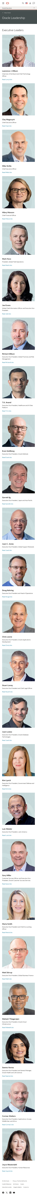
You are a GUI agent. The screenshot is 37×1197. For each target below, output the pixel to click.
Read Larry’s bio (7, 79)
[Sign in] (30, 3)
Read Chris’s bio (7, 645)
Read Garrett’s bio (7, 504)
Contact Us (26, 1187)
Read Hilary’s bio (7, 219)
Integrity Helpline (17, 1187)
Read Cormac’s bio (8, 1124)
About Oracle (7, 12)
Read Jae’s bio (6, 314)
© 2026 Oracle (5, 1181)
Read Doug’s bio (7, 597)
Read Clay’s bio (6, 126)
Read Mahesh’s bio (8, 1027)
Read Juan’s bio (7, 550)
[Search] (23, 3)
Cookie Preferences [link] (6, 1184)
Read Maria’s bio (7, 932)
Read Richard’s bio (8, 362)
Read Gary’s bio (7, 884)
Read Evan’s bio (7, 457)
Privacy (14, 1181)
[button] (3, 3)
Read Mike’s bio (7, 172)
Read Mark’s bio (7, 265)
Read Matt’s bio (7, 979)
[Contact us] (34, 3)
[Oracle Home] (7, 3)
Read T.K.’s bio (6, 411)
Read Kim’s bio (6, 789)
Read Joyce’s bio (7, 1171)
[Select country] (27, 3)
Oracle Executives (7, 8)
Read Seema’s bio (7, 1076)
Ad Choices (16, 1184)
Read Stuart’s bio (7, 692)
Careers (22, 1184)
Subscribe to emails (7, 1187)
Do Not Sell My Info (22, 1181)
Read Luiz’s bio (6, 835)
